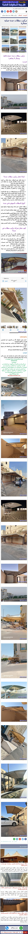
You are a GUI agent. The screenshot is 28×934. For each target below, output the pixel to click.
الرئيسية (25, 15)
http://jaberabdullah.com (14, 375)
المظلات (20, 15)
